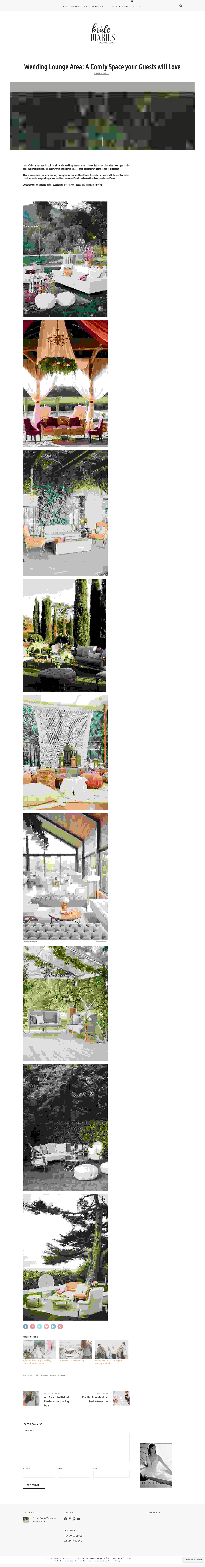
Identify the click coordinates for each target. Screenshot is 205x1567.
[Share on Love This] (47, 1326)
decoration (29, 1375)
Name (26, 1468)
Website (97, 1468)
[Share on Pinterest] (33, 1326)
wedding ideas (58, 1375)
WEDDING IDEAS (101, 73)
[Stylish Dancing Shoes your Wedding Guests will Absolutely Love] (39, 1349)
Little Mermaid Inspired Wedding (71, 1360)
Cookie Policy (114, 1561)
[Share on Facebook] (26, 1326)
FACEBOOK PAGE (153, 1513)
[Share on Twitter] (40, 1326)
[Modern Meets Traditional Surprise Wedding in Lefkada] (111, 1349)
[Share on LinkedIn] (54, 1326)
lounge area (42, 1375)
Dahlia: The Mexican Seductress (103, 1398)
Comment (28, 1430)
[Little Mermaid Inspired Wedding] (75, 1349)
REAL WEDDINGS (73, 1535)
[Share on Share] (60, 1326)
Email (62, 1468)
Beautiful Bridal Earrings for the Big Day (49, 1400)
